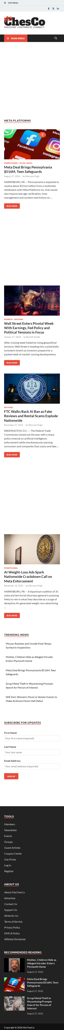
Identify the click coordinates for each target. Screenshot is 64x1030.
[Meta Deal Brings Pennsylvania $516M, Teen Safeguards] (32, 144)
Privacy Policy (12, 927)
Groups (8, 841)
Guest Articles (12, 847)
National (18, 319)
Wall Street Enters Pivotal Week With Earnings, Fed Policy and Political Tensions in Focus (29, 327)
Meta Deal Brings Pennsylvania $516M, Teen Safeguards (42, 982)
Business (8, 319)
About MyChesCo (14, 892)
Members (9, 824)
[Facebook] (49, 8)
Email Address (12, 760)
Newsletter (10, 830)
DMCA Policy (12, 933)
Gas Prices (10, 859)
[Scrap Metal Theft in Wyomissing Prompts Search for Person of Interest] (14, 998)
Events (8, 835)
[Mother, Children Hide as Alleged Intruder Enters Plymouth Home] (14, 960)
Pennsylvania (11, 163)
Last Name (10, 746)
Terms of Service (13, 921)
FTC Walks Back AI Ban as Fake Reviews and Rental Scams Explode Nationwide (31, 415)
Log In (7, 865)
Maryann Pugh (32, 176)
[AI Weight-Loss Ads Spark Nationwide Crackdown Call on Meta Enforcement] (32, 549)
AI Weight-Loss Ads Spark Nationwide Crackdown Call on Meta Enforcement (28, 576)
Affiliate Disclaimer (15, 939)
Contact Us (10, 903)
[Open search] (55, 38)
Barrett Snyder (33, 337)
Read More (10, 205)
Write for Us (11, 915)
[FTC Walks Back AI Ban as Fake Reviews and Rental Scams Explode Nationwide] (32, 389)
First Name (10, 732)
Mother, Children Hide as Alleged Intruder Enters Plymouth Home (41, 963)
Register (9, 871)
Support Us (10, 909)
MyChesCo (28, 1027)
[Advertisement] (32, 80)
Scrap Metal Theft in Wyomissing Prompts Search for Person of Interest (39, 1003)
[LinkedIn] (58, 8)
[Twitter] (53, 8)
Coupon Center (13, 853)
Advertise (9, 898)
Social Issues (25, 163)
